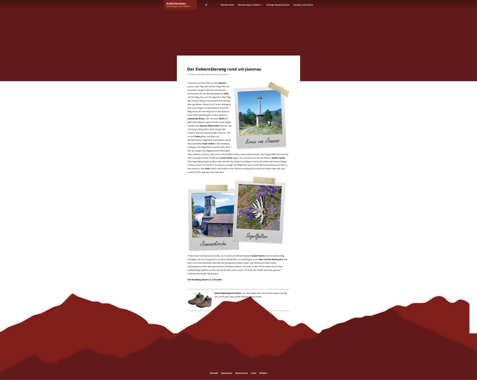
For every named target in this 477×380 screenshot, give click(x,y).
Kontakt (214, 373)
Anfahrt (263, 373)
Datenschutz (241, 373)
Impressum (226, 373)
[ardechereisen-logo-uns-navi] (179, 3)
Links (253, 373)
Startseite (191, 74)
